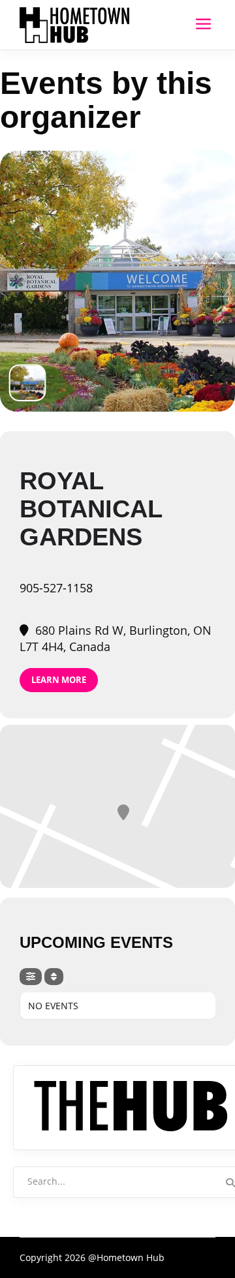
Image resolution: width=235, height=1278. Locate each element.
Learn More (58, 680)
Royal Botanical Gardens (91, 509)
